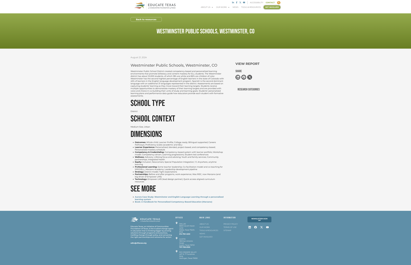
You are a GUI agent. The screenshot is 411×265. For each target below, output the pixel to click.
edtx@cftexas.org (138, 243)
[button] (237, 77)
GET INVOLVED (206, 237)
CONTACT (270, 2)
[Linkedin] (249, 227)
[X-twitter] (240, 2)
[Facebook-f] (236, 2)
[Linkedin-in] (233, 2)
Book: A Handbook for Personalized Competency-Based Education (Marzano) (173, 202)
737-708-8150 (184, 247)
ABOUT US (205, 7)
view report (247, 64)
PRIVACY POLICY (230, 224)
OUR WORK (221, 7)
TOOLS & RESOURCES (251, 7)
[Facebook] (255, 227)
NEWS (235, 7)
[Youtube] (244, 2)
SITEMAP (227, 230)
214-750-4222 (184, 234)
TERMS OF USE (230, 227)
